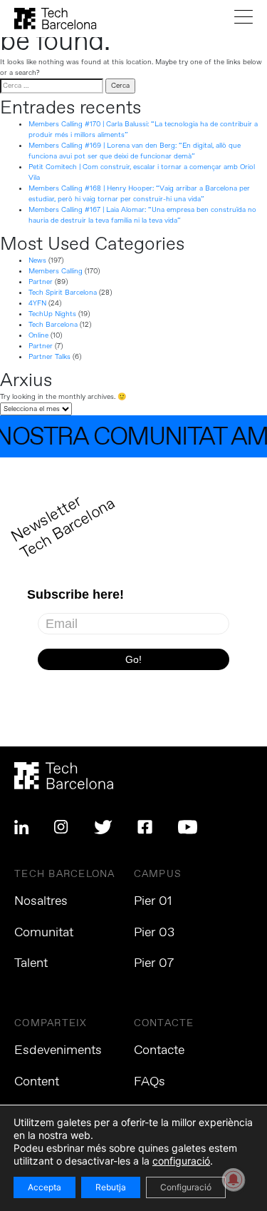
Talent (31, 963)
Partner (40, 282)
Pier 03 (154, 932)
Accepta (44, 1187)
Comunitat (43, 932)
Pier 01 (153, 901)
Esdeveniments (58, 1050)
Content (36, 1081)
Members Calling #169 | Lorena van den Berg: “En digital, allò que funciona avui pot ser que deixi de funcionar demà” (134, 151)
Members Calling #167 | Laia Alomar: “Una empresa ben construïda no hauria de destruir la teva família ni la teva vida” (142, 215)
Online (38, 335)
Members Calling (55, 271)
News (37, 260)
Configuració (185, 1187)
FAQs (149, 1081)
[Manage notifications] (233, 1179)
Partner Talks (49, 357)
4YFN (37, 303)
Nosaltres (41, 901)
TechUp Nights (52, 314)
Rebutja (110, 1187)
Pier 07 (154, 963)
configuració (181, 1161)
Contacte (159, 1050)
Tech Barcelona (53, 325)
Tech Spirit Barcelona (62, 293)
